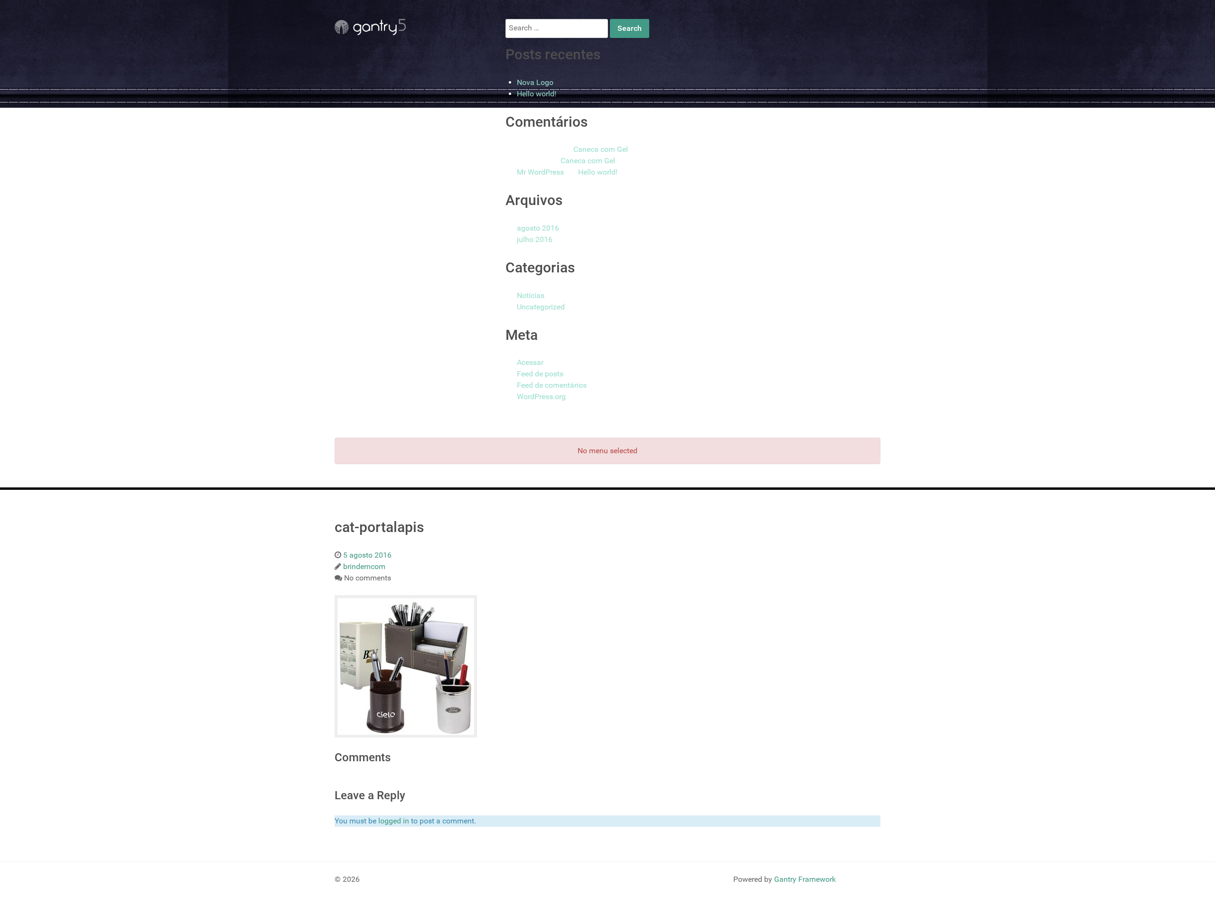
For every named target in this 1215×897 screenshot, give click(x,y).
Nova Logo (535, 82)
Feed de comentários (552, 385)
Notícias (530, 295)
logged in (393, 820)
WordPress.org (541, 396)
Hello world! (536, 93)
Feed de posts (540, 373)
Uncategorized (541, 306)
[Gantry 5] (370, 27)
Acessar (530, 362)
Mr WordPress (540, 172)
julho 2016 (534, 239)
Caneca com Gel (600, 149)
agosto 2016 (538, 228)
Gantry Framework (805, 879)
